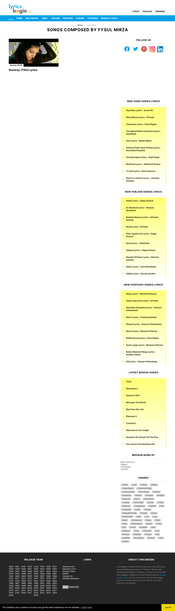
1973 (29, 578)
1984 (48, 581)
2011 (17, 590)
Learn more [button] (86, 607)
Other (158, 520)
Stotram (152, 538)
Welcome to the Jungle (137, 430)
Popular (147, 11)
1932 (23, 566)
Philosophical (137, 524)
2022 (36, 593)
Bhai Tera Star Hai (135, 409)
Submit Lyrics (69, 566)
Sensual (126, 534)
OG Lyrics (141, 361)
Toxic (129, 381)
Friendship (127, 510)
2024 (48, 593)
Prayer (133, 527)
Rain (153, 527)
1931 (17, 566)
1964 (23, 576)
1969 (54, 576)
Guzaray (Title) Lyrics (23, 70)
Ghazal (148, 510)
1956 (23, 573)
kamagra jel (48, 551)
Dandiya (126, 502)
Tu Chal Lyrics (140, 171)
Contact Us (68, 576)
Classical (126, 499)
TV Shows (92, 18)
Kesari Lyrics (141, 331)
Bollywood (32, 18)
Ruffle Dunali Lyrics (142, 338)
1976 (48, 578)
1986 (11, 583)
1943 (42, 569)
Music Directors (127, 462)
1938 (11, 569)
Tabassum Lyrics (141, 124)
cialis (13, 551)
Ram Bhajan (144, 492)
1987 (17, 583)
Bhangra (149, 495)
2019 (17, 593)
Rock (137, 531)
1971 (17, 578)
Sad (157, 531)
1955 (17, 573)
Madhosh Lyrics (143, 164)
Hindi (44, 18)
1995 (17, 585)
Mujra (149, 520)
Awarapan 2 (132, 388)
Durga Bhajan (128, 488)
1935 (42, 566)
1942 (36, 569)
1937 (54, 566)
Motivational (137, 520)
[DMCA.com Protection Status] (71, 588)
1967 (42, 576)
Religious (126, 531)
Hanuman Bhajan (144, 488)
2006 (36, 588)
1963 (17, 576)
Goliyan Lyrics (140, 250)
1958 (36, 573)
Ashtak (144, 485)
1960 (48, 573)
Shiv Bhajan (139, 538)
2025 (54, 593)
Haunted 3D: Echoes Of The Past (142, 437)
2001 (54, 585)
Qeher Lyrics (141, 266)
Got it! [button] (168, 607)
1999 (42, 585)
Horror (154, 513)
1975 (42, 578)
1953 (54, 571)
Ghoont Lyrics (143, 324)
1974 (36, 578)
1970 (11, 578)
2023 (42, 593)
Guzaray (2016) (16, 65)
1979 (17, 581)
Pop (124, 527)
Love (155, 517)
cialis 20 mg (5, 551)
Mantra (138, 495)
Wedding (126, 538)
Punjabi (55, 18)
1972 (23, 578)
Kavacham (127, 495)
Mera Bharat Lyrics (140, 117)
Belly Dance (149, 499)
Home (19, 18)
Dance (137, 499)
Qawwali (144, 527)
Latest (135, 11)
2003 (17, 588)
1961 (54, 573)
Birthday (161, 495)
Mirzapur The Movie (136, 402)
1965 (29, 576)
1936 (48, 566)
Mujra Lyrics (141, 293)
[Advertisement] (143, 76)
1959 (42, 573)
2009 (54, 588)
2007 (42, 588)
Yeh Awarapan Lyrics (142, 157)
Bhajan (154, 485)
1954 (11, 573)
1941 (29, 569)
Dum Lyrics (138, 140)
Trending (160, 11)
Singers (124, 464)
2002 (11, 588)
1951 (42, 571)
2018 (11, 593)
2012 (23, 590)
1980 (23, 581)
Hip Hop (144, 513)
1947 (17, 571)
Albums (80, 18)
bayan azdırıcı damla (25, 551)
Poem (159, 524)
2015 (42, 590)
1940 (23, 569)
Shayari (148, 534)
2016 (48, 590)
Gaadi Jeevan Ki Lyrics (142, 300)
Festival (153, 506)
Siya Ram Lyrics (139, 110)
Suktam (126, 541)
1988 (23, 583)
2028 (36, 595)
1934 (36, 566)
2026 (11, 595)
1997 (29, 585)
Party (125, 524)
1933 (29, 566)
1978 (11, 581)
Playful (149, 524)
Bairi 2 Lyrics (141, 317)
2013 (29, 590)
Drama (150, 502)
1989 (29, 583)
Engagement (140, 506)
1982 (36, 581)
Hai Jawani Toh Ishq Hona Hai (140, 444)
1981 (29, 581)
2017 (54, 590)
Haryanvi (68, 18)
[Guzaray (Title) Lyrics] (34, 53)
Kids (139, 517)
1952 (48, 571)
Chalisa (157, 492)
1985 (54, 581)
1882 (11, 566)
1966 (36, 576)
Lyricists (124, 469)
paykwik (39, 551)
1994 (11, 585)
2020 (23, 593)
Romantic (147, 531)
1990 (36, 583)
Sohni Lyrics (139, 200)
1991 (42, 583)
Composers (126, 467)
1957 (29, 573)
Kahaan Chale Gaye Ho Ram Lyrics (143, 149)
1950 (36, 571)
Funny (138, 510)
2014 (36, 590)
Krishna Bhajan (129, 492)
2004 (23, 588)
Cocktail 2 (131, 423)
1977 (54, 578)
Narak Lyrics (137, 226)
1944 (48, 569)
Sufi (157, 534)
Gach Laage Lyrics (144, 345)
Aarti (134, 485)
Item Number (127, 517)
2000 (48, 585)
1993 (54, 583)
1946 (11, 571)
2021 (29, 593)
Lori (147, 517)
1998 (36, 585)
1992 (48, 583)
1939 (17, 569)
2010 (11, 590)
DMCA (65, 573)
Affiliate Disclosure (71, 578)
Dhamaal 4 (131, 416)
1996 (23, 585)
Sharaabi (137, 534)
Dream (160, 502)
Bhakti (125, 485)
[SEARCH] (164, 18)
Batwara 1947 (133, 395)
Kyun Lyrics (138, 243)
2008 (48, 588)
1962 (11, 576)
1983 (42, 581)
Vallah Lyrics (140, 273)
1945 (54, 569)
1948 (23, 571)
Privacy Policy (69, 571)
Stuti (161, 538)
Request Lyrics (109, 18)
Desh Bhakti (138, 502)
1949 (29, 571)
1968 (48, 576)
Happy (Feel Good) (129, 513)
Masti (125, 520)
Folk (162, 506)
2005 (29, 588)
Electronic (126, 506)
